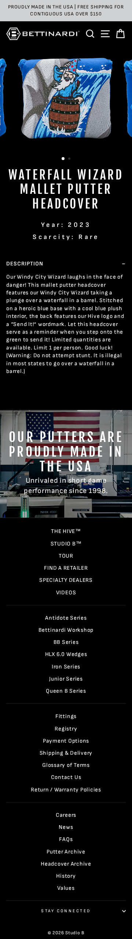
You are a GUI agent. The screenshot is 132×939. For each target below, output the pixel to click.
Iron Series (66, 666)
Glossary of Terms (66, 765)
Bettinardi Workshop (66, 630)
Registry (66, 728)
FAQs (66, 839)
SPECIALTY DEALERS (66, 580)
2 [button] (70, 159)
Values (66, 888)
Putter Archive (66, 851)
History (66, 876)
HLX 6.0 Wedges (66, 654)
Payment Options (66, 740)
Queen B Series (66, 691)
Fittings (66, 716)
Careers (66, 815)
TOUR (66, 555)
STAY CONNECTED (66, 911)
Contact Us (66, 777)
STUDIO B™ (66, 543)
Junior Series (66, 678)
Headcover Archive (66, 863)
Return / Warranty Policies (66, 789)
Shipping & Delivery (66, 753)
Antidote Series (66, 617)
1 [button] (63, 159)
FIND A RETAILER (66, 568)
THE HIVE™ (66, 531)
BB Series (66, 642)
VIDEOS (66, 592)
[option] (66, 11)
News (66, 827)
